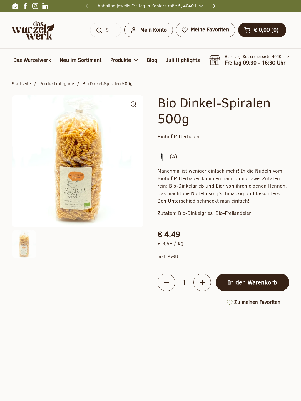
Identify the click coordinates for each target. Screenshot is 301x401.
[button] (262, 30)
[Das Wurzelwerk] (33, 30)
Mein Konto (153, 29)
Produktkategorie (56, 84)
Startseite (21, 84)
